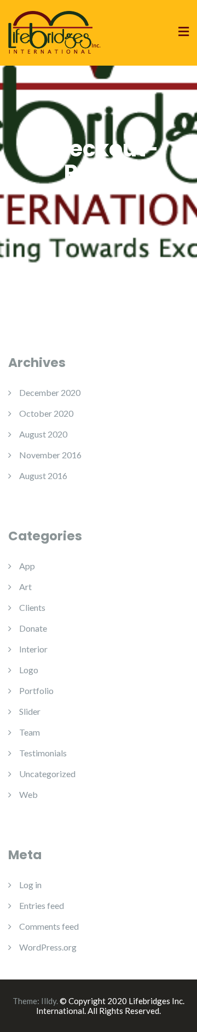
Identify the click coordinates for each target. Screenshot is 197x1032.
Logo (28, 669)
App (27, 566)
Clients (32, 607)
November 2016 (50, 455)
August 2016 (43, 475)
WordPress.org (48, 947)
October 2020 (46, 413)
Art (25, 586)
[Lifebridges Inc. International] (54, 31)
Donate (33, 628)
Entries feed (41, 905)
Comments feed (49, 926)
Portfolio (36, 690)
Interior (33, 649)
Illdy (48, 1001)
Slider (29, 711)
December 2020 (49, 392)
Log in (30, 884)
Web (28, 794)
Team (29, 732)
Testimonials (43, 753)
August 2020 (43, 434)
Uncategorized (47, 773)
